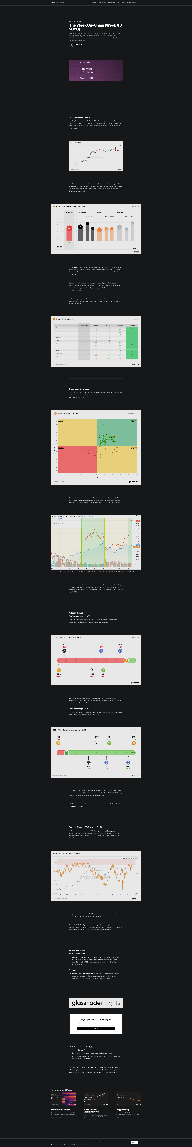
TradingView (131, 571)
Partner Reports (121, 2)
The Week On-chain (75, 21)
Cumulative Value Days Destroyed (83, 957)
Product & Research (131, 2)
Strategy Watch (111, 2)
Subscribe (134, 1142)
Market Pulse (94, 2)
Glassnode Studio (93, 976)
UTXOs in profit (110, 831)
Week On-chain (102, 2)
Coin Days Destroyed (96, 960)
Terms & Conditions (72, 1144)
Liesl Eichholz (78, 44)
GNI (72, 186)
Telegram (80, 1050)
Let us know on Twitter (76, 806)
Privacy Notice (83, 1144)
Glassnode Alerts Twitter (82, 1059)
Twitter (91, 1047)
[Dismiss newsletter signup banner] (140, 1143)
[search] (140, 2)
